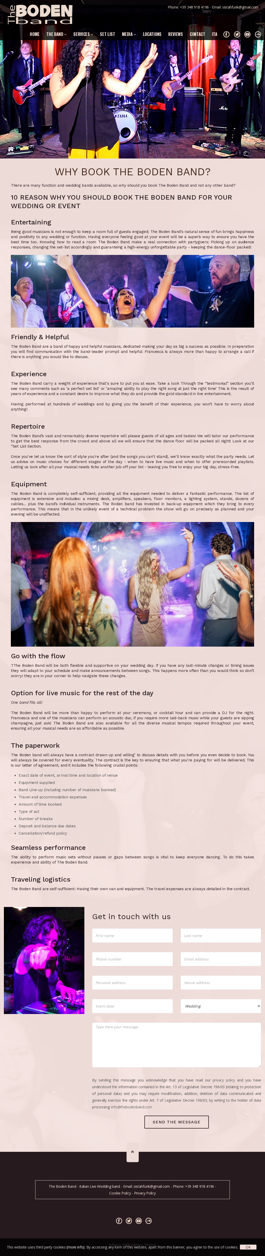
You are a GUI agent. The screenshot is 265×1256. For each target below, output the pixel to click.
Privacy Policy (145, 1193)
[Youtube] (247, 34)
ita (214, 34)
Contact (197, 34)
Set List (107, 34)
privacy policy (224, 1080)
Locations (152, 34)
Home (35, 34)
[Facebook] (226, 34)
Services (82, 34)
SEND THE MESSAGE (177, 1121)
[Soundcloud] (258, 34)
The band (55, 34)
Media (128, 34)
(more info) (76, 1247)
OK (248, 1247)
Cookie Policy (120, 1193)
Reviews (175, 34)
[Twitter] (237, 34)
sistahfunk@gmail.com (240, 7)
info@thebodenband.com (131, 1106)
